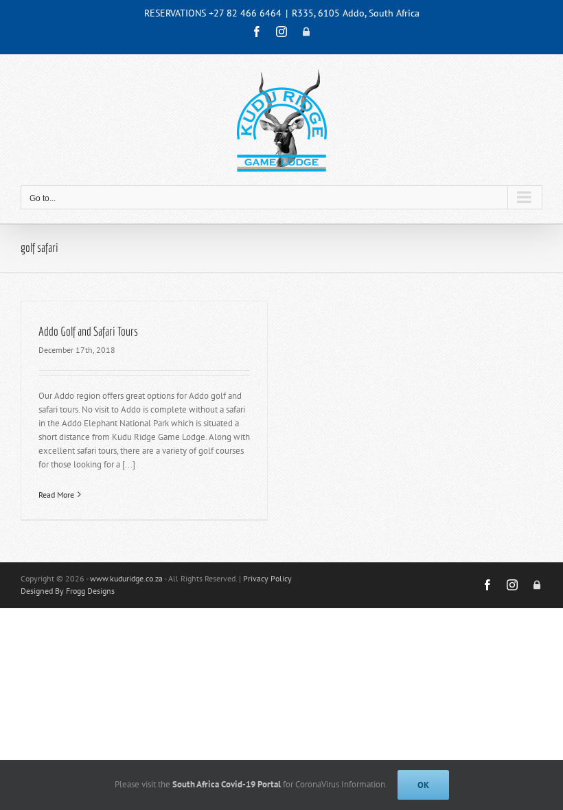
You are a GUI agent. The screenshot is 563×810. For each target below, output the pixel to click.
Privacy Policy (267, 578)
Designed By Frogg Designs (68, 591)
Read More (56, 494)
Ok (423, 785)
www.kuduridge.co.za (126, 578)
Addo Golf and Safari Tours (88, 331)
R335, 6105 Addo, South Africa (356, 13)
